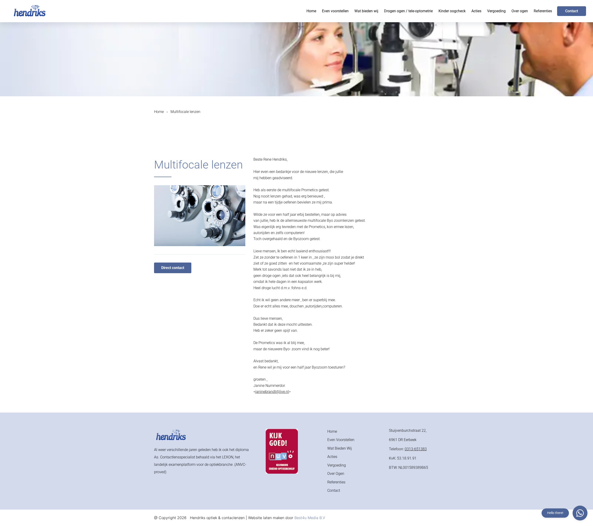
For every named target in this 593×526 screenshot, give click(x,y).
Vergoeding (496, 11)
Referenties (543, 11)
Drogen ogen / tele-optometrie (408, 11)
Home (311, 11)
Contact (571, 11)
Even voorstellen (335, 11)
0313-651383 (416, 449)
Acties (476, 11)
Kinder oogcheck (452, 11)
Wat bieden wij (366, 11)
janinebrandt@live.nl (272, 391)
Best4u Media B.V (309, 517)
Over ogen (519, 11)
